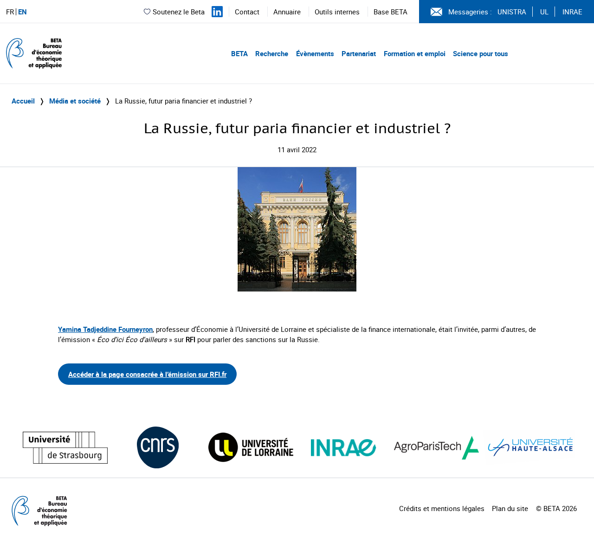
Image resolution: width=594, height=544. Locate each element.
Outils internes (337, 11)
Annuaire (287, 11)
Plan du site (510, 508)
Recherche (271, 53)
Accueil (23, 100)
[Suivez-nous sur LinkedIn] (217, 11)
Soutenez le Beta (179, 11)
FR (10, 11)
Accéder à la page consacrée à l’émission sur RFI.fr (147, 374)
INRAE (572, 11)
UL (544, 11)
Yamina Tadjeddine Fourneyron (105, 329)
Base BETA (390, 11)
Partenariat (359, 53)
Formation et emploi (415, 53)
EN (22, 11)
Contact (247, 11)
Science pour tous (480, 53)
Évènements (315, 53)
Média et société (75, 100)
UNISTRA (511, 11)
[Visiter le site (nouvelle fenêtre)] (65, 448)
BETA (239, 53)
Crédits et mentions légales (441, 508)
